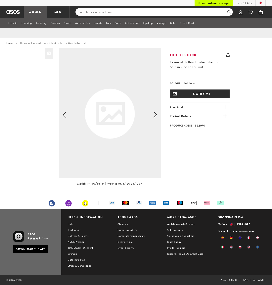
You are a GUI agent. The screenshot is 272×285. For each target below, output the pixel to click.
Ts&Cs (246, 280)
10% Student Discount (80, 248)
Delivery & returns (78, 236)
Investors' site (125, 242)
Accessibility (259, 280)
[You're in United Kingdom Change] (260, 3)
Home (9, 43)
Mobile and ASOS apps (181, 224)
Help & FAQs (244, 3)
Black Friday (174, 242)
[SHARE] (228, 54)
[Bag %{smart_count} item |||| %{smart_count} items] (261, 12)
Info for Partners (176, 248)
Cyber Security (125, 248)
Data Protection (76, 259)
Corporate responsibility (131, 236)
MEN (58, 12)
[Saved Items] (251, 12)
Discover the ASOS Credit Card (185, 254)
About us (122, 224)
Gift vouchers (175, 230)
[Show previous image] (69, 114)
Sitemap (72, 254)
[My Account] (241, 12)
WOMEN (35, 12)
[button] (200, 93)
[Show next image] (150, 114)
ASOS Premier (76, 242)
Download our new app (214, 3)
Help (70, 224)
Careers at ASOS (127, 230)
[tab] (13, 23)
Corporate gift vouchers (180, 236)
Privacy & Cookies (230, 280)
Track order (74, 230)
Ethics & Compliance (80, 265)
